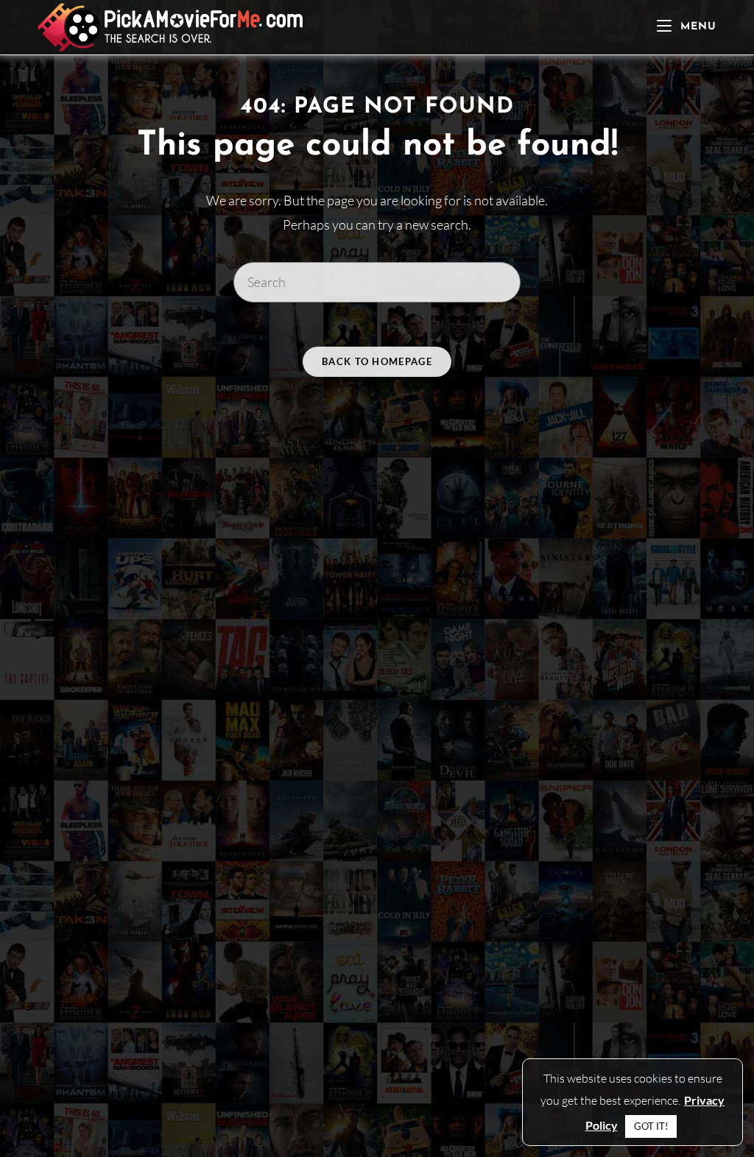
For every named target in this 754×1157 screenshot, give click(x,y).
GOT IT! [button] (651, 1126)
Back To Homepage (377, 361)
